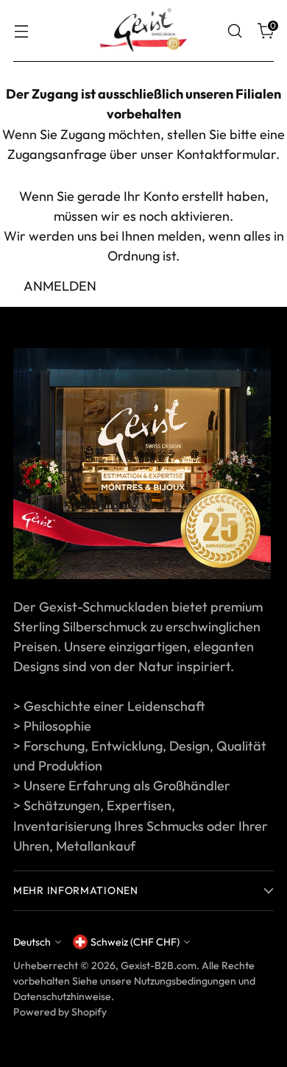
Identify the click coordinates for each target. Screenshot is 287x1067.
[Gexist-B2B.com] (143, 31)
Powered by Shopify (60, 1011)
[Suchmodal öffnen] (234, 31)
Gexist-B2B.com (158, 965)
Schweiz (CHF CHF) (135, 942)
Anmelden (60, 285)
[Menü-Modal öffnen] (21, 31)
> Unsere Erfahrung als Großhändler (121, 785)
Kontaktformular (226, 154)
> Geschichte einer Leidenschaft (109, 706)
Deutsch (32, 942)
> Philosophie (52, 725)
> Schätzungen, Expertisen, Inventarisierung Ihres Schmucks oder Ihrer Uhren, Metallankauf (140, 825)
